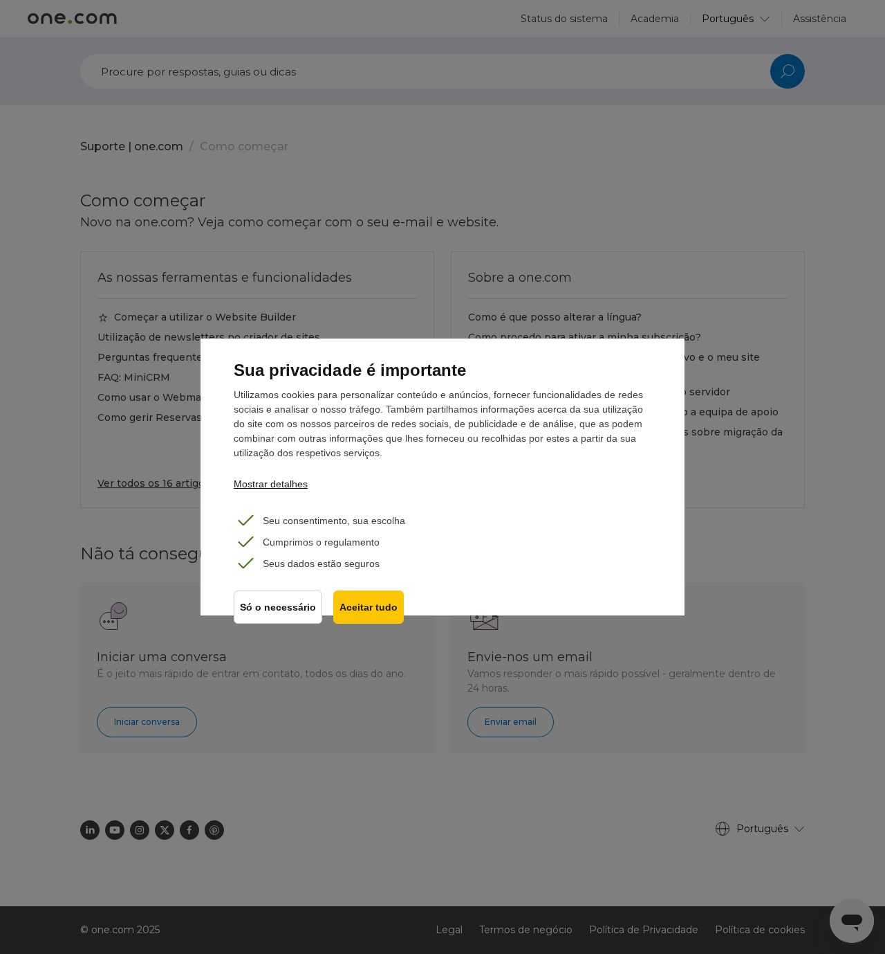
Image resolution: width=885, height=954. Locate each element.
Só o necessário (278, 607)
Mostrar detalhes (271, 483)
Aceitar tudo (368, 607)
